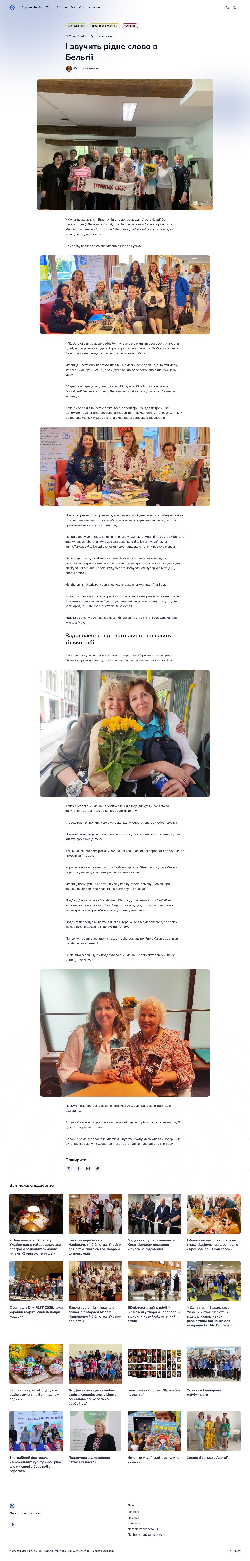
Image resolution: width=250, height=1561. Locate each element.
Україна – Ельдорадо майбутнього (204, 1392)
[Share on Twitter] (68, 1168)
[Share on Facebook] (78, 1168)
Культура (129, 25)
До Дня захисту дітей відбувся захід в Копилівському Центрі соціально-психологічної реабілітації (93, 1397)
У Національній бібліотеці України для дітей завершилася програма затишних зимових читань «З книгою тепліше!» (35, 1247)
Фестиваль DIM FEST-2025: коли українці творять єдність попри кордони (36, 1312)
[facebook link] (12, 1524)
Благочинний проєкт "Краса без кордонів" (154, 1392)
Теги (49, 7)
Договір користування (143, 1529)
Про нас (133, 1517)
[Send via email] (88, 1168)
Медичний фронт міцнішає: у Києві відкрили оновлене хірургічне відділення (151, 1244)
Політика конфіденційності (146, 1534)
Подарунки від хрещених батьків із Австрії (89, 1459)
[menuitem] (32, 7)
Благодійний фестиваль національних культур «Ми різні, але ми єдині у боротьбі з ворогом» (35, 1464)
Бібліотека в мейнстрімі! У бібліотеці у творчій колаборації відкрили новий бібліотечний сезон (154, 1314)
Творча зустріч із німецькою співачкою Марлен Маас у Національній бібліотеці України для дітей (95, 1314)
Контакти (134, 1523)
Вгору (237, 1550)
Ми (73, 7)
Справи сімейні (32, 7)
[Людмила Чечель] (69, 68)
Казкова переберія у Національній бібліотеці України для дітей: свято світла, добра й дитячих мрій (95, 1247)
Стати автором (89, 7)
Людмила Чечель (86, 68)
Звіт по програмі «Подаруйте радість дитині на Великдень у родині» (34, 1394)
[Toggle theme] (235, 8)
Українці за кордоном (104, 25)
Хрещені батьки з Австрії (207, 1457)
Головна (133, 1511)
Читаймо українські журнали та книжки (154, 1459)
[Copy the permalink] (97, 1168)
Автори (61, 7)
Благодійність (76, 25)
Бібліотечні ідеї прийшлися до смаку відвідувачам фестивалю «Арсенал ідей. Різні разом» (212, 1244)
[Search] (227, 8)
